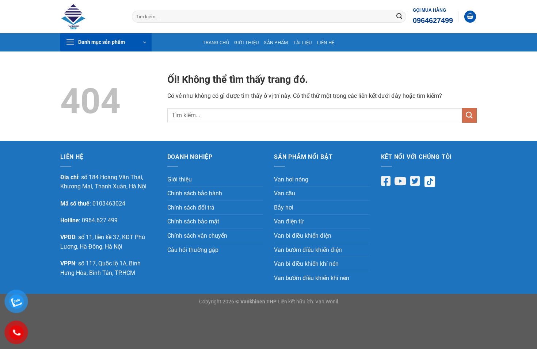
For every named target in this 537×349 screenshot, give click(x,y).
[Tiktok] (432, 181)
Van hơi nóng (291, 179)
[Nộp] (399, 17)
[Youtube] (400, 181)
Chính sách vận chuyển (197, 235)
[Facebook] (386, 181)
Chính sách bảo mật (193, 221)
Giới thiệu (246, 42)
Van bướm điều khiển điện (308, 249)
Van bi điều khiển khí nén (306, 263)
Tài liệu (302, 42)
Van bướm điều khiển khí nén (311, 278)
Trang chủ (216, 42)
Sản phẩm (276, 42)
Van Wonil (326, 302)
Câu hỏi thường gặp (192, 249)
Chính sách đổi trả (190, 207)
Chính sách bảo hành (194, 193)
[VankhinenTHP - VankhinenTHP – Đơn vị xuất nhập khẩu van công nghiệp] (90, 16)
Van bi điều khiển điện (302, 235)
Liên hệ (326, 42)
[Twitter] (415, 181)
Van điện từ (289, 221)
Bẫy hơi (283, 207)
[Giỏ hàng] (470, 17)
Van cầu (284, 193)
